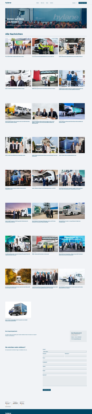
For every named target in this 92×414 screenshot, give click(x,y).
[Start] (8, 3)
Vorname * (44, 353)
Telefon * (44, 366)
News (47, 2)
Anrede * (44, 349)
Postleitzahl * (45, 362)
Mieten (37, 2)
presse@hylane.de (77, 338)
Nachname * (67, 353)
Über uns (42, 2)
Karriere (51, 2)
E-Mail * (44, 370)
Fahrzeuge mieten (82, 2)
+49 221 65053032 (77, 337)
